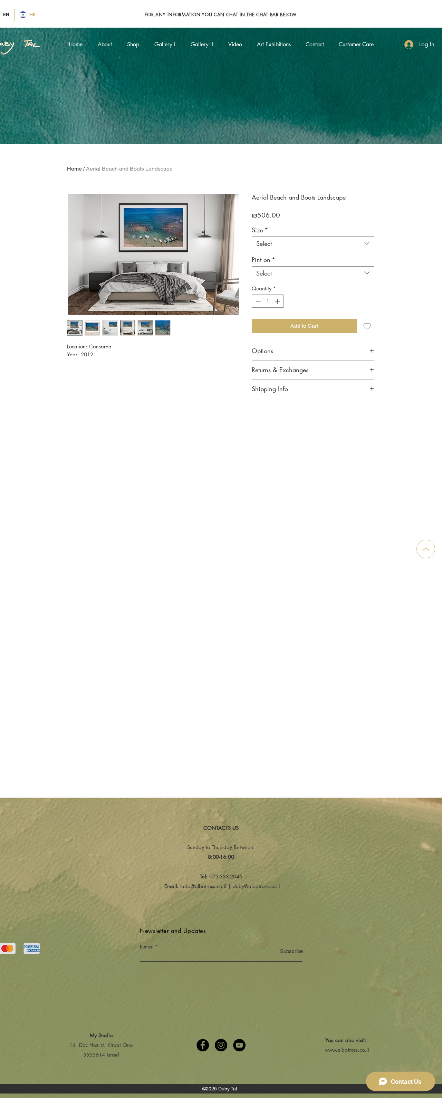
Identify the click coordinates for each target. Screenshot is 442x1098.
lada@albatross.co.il (203, 886)
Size (260, 230)
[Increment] (278, 301)
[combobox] (313, 243)
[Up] (425, 549)
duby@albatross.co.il (256, 886)
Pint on (264, 259)
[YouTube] (239, 1045)
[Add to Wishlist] (367, 326)
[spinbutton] (267, 301)
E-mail (146, 946)
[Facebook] (202, 1045)
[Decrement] (257, 301)
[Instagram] (221, 1045)
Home (74, 168)
